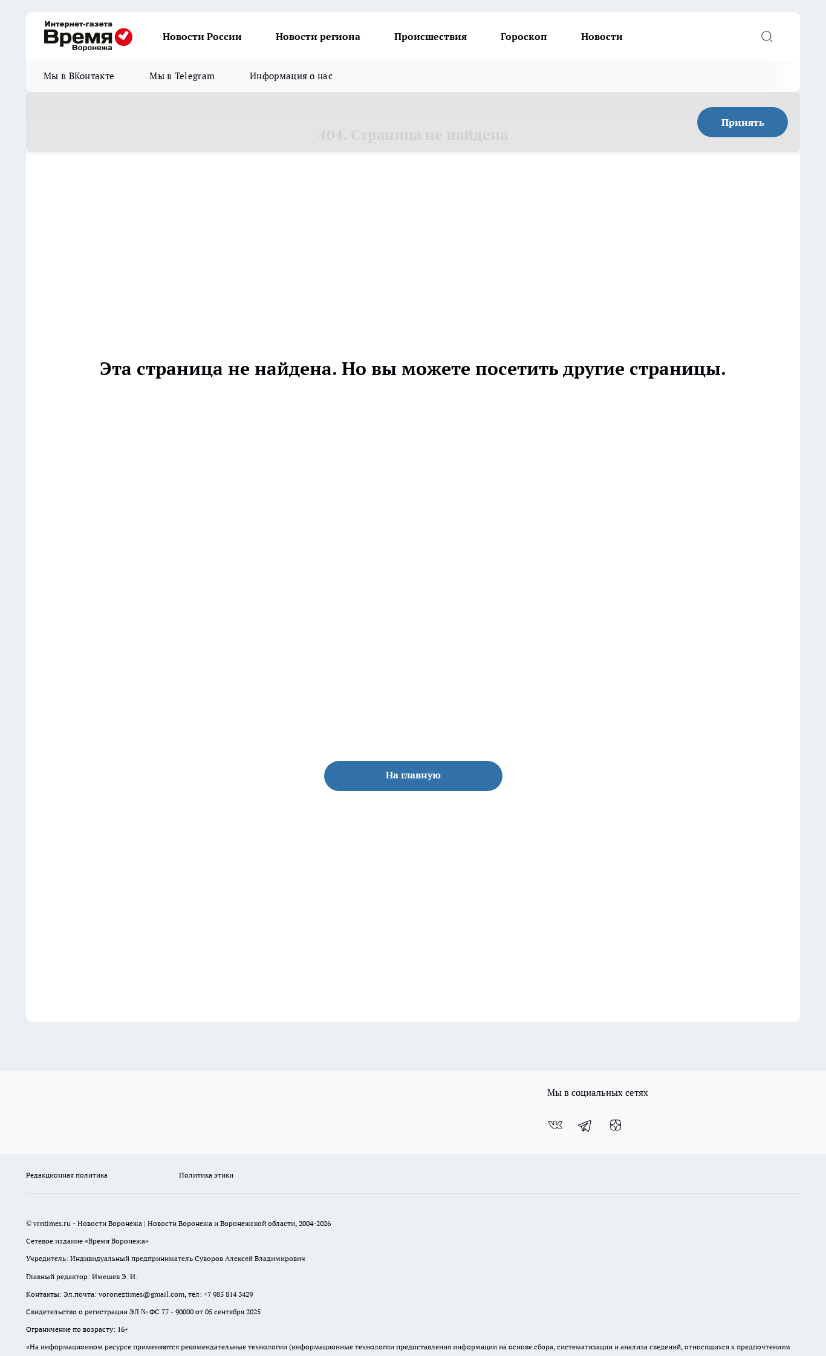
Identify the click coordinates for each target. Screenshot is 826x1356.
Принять (742, 122)
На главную (413, 775)
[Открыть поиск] (767, 36)
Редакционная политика (67, 1174)
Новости (602, 36)
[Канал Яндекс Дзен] (615, 1125)
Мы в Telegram (182, 76)
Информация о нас (291, 76)
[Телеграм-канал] (585, 1125)
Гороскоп (524, 36)
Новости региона (318, 36)
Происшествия (430, 36)
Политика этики (206, 1174)
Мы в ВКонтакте (79, 76)
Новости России (202, 36)
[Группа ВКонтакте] (555, 1125)
